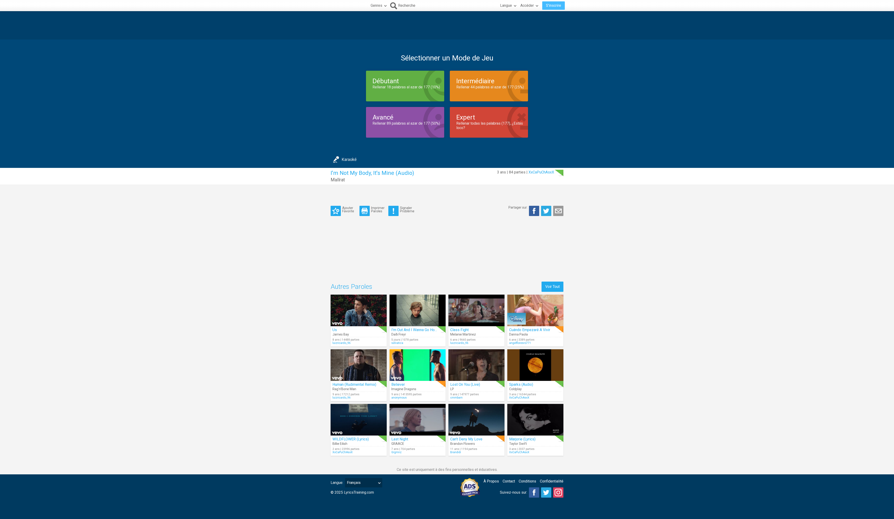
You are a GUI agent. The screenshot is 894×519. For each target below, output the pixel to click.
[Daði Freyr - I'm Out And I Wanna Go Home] (417, 310)
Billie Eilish (339, 444)
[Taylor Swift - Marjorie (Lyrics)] (535, 420)
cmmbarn (456, 397)
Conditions (527, 481)
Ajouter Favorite (348, 209)
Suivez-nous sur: (513, 492)
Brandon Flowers (462, 444)
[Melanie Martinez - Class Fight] (476, 310)
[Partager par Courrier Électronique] (558, 211)
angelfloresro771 (520, 343)
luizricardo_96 (341, 343)
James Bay (340, 334)
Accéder (527, 5)
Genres (376, 5)
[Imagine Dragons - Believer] (417, 365)
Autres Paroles (351, 286)
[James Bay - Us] (359, 310)
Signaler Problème (407, 209)
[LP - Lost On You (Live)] (476, 365)
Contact (509, 481)
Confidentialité (551, 481)
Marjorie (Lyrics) (522, 439)
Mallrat (338, 180)
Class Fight (459, 330)
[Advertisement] (447, 25)
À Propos (491, 481)
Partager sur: (518, 207)
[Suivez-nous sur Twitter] (546, 492)
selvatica (397, 343)
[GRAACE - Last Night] (417, 420)
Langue (506, 5)
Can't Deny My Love (466, 439)
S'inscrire (553, 5)
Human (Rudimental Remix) (354, 384)
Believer (398, 384)
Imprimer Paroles (378, 209)
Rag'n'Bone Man (344, 389)
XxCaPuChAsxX (541, 172)
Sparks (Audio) (521, 384)
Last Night (399, 439)
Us (334, 330)
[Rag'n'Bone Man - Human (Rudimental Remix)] (359, 365)
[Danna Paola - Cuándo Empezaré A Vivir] (535, 310)
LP (452, 389)
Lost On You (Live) (465, 384)
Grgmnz (396, 452)
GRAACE (397, 444)
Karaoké (349, 159)
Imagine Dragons (403, 389)
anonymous (399, 397)
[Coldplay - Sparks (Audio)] (535, 365)
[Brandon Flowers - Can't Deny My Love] (476, 420)
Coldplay (515, 389)
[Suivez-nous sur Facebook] (534, 492)
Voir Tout (552, 286)
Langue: (337, 482)
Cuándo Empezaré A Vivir (529, 330)
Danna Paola (518, 334)
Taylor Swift (518, 444)
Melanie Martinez (463, 334)
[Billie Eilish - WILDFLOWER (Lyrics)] (359, 420)
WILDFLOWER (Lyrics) (350, 439)
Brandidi (455, 452)
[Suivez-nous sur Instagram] (558, 492)
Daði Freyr (398, 334)
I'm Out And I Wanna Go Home (415, 330)
